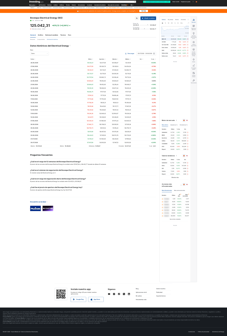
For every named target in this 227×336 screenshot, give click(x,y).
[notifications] (193, 1)
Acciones (183, 19)
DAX (163, 50)
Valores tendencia (168, 156)
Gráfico (40, 35)
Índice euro (165, 56)
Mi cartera (139, 296)
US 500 (164, 42)
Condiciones (191, 331)
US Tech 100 (165, 44)
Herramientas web (141, 299)
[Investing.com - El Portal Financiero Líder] (36, 2)
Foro (69, 35)
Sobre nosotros (160, 288)
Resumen (32, 39)
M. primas (170, 19)
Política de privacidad (203, 331)
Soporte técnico (161, 296)
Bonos (177, 19)
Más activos (165, 125)
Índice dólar (165, 53)
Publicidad (159, 292)
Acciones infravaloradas (127, 7)
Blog (137, 288)
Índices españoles (100, 7)
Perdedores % (184, 125)
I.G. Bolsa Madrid (90, 7)
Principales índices (57, 7)
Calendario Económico (100, 5)
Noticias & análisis (51, 35)
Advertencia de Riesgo (218, 331)
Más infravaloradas (167, 190)
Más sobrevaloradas (179, 190)
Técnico (63, 35)
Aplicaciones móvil (141, 292)
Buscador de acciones (113, 5)
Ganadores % (174, 125)
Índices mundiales (68, 7)
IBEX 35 (39, 7)
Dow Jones (165, 47)
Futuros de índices (47, 7)
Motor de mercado (168, 120)
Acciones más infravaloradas (167, 185)
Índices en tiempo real (79, 7)
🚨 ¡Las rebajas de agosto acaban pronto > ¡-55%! (156, 1)
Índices (32, 7)
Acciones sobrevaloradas (140, 7)
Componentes (41, 39)
